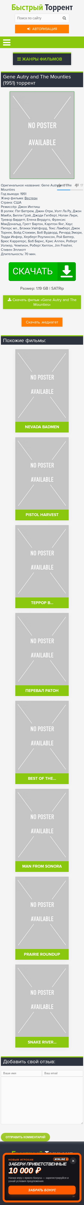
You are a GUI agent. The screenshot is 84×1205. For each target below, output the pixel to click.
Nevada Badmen (42, 427)
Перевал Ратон (42, 690)
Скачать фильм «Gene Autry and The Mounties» (44, 302)
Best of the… (42, 778)
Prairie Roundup (42, 954)
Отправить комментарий (25, 1137)
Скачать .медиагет (42, 322)
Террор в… (42, 602)
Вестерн (31, 198)
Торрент (42, 7)
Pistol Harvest (42, 514)
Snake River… (42, 1042)
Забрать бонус (42, 1190)
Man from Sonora (42, 866)
